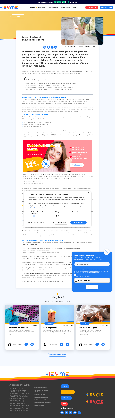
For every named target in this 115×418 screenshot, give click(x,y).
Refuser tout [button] (61, 222)
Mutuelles (32, 7)
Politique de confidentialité (42, 402)
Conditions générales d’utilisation (41, 391)
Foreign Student (65, 7)
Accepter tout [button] (78, 222)
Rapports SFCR (39, 405)
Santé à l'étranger (53, 7)
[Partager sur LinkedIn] (55, 47)
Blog (74, 7)
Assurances (41, 7)
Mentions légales (39, 394)
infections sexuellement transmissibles (57, 111)
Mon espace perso (106, 7)
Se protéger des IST (51, 328)
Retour (18, 16)
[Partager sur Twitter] (52, 47)
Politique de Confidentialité (93, 272)
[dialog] (57, 209)
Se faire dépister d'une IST (18, 328)
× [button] (88, 192)
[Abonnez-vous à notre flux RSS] (44, 47)
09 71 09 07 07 (92, 7)
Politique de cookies (40, 400)
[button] (36, 223)
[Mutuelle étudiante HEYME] (57, 156)
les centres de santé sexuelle (35, 233)
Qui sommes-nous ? (40, 387)
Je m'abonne (92, 287)
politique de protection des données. (39, 208)
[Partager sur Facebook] (48, 47)
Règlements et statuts (41, 397)
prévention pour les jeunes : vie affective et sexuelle (48, 281)
